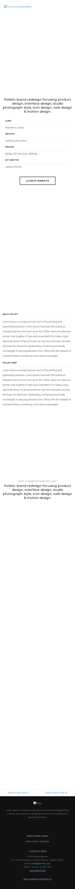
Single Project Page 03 (56, 793)
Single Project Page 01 (18, 793)
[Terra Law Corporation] (18, 6)
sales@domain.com (41, 863)
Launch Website (37, 180)
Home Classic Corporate (37, 841)
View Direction (37, 871)
